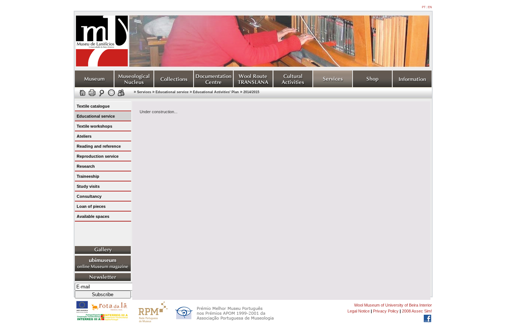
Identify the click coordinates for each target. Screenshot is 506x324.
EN (430, 7)
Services (144, 92)
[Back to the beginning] (102, 66)
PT (424, 7)
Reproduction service (98, 156)
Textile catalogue (93, 106)
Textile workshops (94, 126)
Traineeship (88, 176)
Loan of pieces (91, 206)
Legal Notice (358, 311)
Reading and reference (99, 146)
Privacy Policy (386, 311)
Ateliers (84, 136)
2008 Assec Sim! (417, 311)
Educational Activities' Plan (216, 92)
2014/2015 (251, 92)
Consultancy (89, 196)
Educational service (172, 92)
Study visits (88, 186)
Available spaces (93, 216)
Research (86, 166)
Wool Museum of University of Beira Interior (393, 305)
